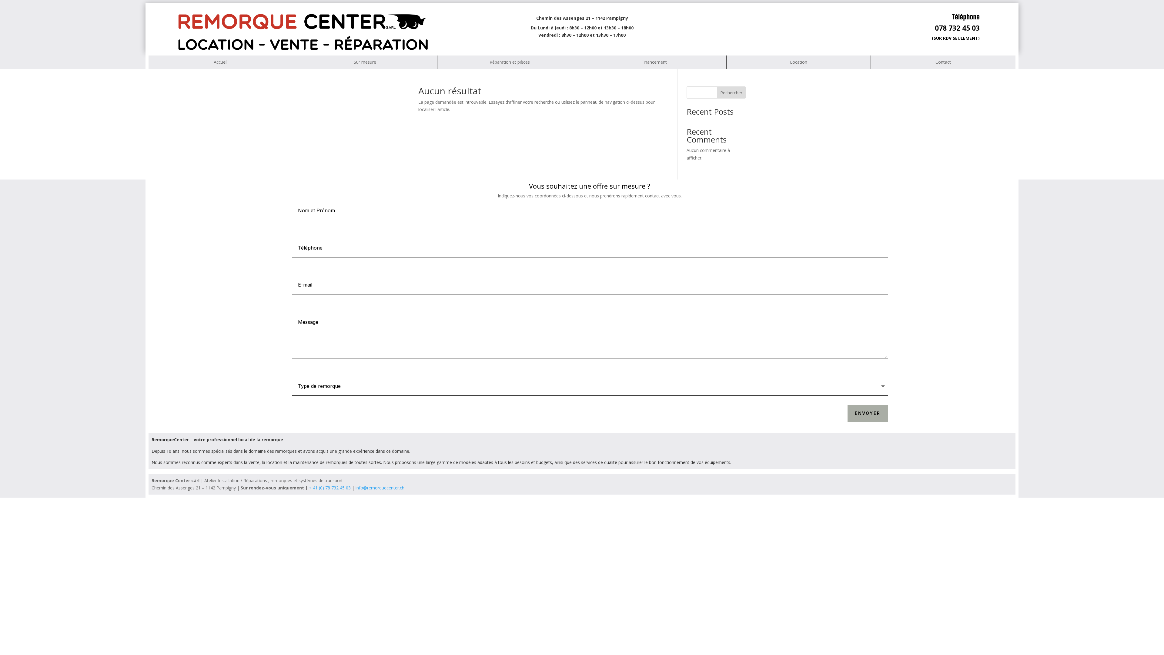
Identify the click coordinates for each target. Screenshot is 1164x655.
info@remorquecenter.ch (380, 488)
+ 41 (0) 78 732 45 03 (330, 488)
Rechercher (731, 93)
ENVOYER (868, 413)
